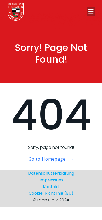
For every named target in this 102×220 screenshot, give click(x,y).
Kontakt (51, 187)
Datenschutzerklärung (51, 173)
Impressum (51, 180)
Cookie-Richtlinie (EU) (51, 193)
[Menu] (91, 11)
